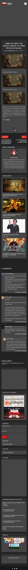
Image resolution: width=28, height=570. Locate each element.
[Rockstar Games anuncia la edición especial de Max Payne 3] (14, 205)
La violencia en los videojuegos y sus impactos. (14, 515)
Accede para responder (21, 292)
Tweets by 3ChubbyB (8, 452)
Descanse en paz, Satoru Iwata (11, 234)
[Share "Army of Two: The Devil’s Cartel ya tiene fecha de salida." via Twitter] (15, 130)
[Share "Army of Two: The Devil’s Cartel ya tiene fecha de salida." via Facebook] (12, 130)
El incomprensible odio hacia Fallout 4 (12, 521)
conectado (14, 363)
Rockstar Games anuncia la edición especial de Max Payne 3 (12, 215)
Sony (5, 529)
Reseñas (6, 505)
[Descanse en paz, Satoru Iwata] (14, 226)
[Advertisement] (14, 22)
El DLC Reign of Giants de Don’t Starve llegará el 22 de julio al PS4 (13, 195)
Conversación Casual (9, 511)
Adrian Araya (12, 50)
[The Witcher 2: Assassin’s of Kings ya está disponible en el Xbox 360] (14, 245)
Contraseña (4, 431)
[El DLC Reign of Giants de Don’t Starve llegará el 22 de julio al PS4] (14, 185)
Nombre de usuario (5, 426)
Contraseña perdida (7, 444)
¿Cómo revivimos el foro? (9, 509)
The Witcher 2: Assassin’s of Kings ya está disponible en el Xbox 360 (14, 254)
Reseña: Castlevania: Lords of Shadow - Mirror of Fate (14, 503)
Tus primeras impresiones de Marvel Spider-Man (13, 527)
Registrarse (5, 440)
